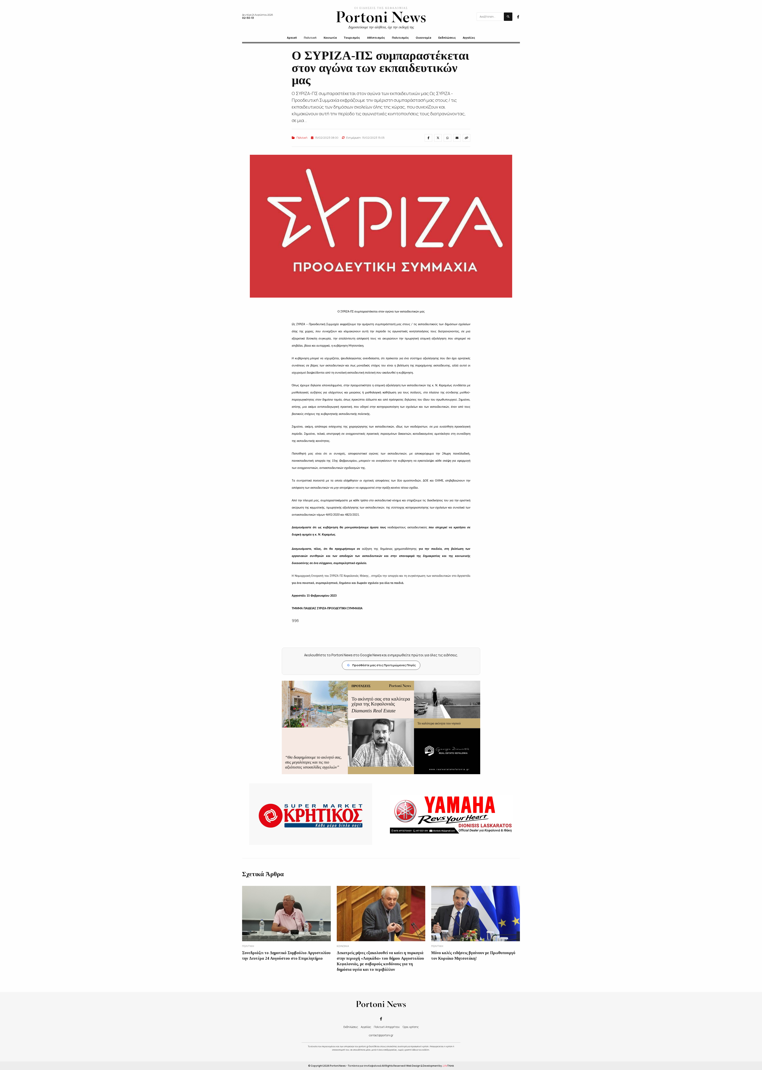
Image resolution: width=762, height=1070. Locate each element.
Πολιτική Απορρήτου (387, 1027)
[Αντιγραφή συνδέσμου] (466, 138)
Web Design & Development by (430, 1065)
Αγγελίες (366, 1027)
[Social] (518, 16)
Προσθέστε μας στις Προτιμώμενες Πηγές (381, 665)
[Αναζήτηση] (508, 16)
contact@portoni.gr (381, 1035)
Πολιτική (301, 137)
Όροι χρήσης (410, 1027)
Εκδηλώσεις (350, 1027)
